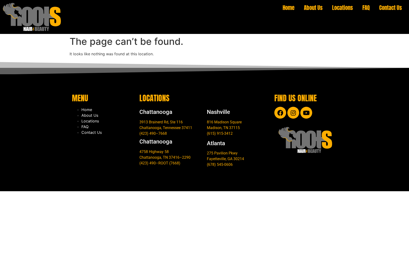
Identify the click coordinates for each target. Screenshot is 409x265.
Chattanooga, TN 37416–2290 (165, 157)
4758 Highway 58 (154, 151)
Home (288, 8)
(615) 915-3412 (220, 133)
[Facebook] (280, 113)
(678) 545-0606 (220, 164)
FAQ (366, 8)
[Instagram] (293, 113)
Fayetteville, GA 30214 (225, 159)
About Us (313, 8)
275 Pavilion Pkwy (222, 153)
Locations (342, 8)
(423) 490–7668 (153, 133)
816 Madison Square (224, 122)
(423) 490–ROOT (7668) (159, 163)
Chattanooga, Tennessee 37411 (165, 128)
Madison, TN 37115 (223, 128)
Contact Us (390, 8)
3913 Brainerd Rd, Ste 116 (161, 122)
